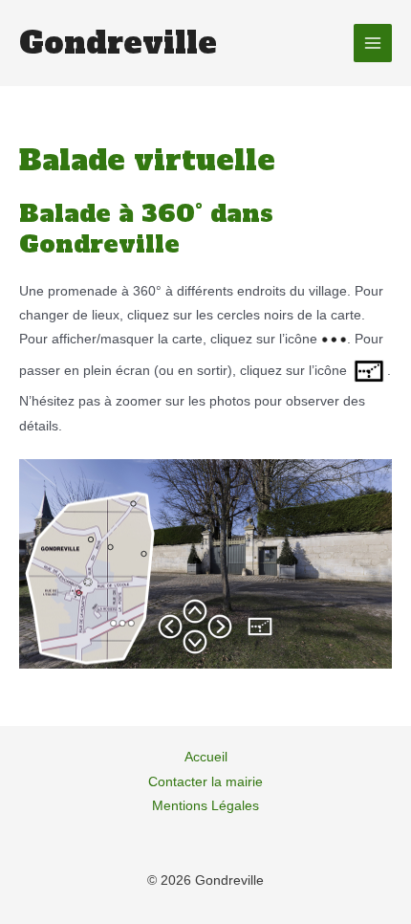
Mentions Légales (205, 806)
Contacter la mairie (205, 782)
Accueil (205, 757)
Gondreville (118, 43)
